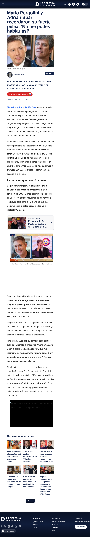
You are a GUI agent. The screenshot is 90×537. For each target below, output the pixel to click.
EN (65, 4)
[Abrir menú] (3, 4)
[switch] (85, 4)
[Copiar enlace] (31, 99)
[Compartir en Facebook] (23, 99)
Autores (35, 524)
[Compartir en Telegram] (27, 99)
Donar (35, 527)
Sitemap (55, 527)
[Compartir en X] (19, 99)
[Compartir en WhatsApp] (15, 99)
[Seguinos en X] (69, 4)
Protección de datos (58, 522)
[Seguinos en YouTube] (77, 4)
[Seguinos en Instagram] (73, 4)
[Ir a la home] (45, 4)
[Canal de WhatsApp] (16, 526)
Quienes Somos (38, 522)
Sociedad (49, 73)
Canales (55, 524)
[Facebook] (20, 526)
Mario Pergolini (14, 107)
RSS (53, 530)
